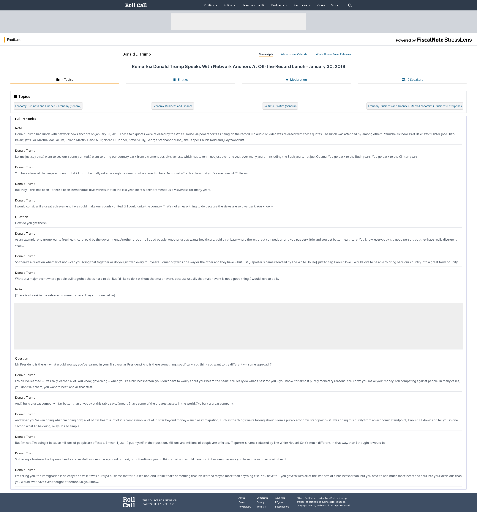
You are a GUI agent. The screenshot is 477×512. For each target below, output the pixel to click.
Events (241, 502)
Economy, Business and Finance (172, 106)
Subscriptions (282, 506)
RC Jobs (279, 502)
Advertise (280, 497)
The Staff (261, 506)
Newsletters (244, 506)
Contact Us (262, 497)
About (241, 497)
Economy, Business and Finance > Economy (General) (48, 106)
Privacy (260, 502)
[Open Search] (350, 5)
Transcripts (266, 54)
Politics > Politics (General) (280, 106)
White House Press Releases (333, 54)
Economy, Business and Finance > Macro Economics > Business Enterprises (415, 106)
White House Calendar (295, 54)
